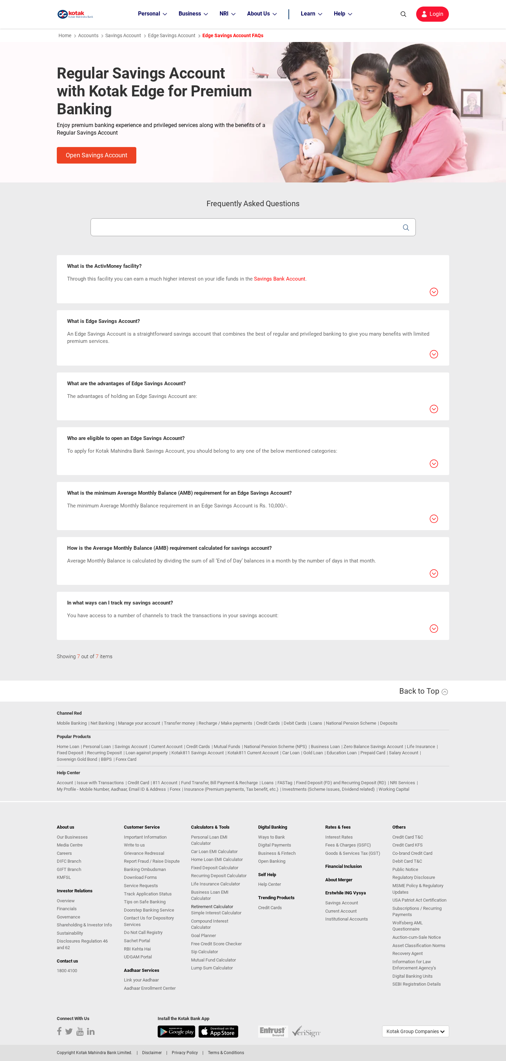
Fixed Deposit (70, 752)
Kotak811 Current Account (253, 752)
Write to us (134, 845)
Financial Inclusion (343, 866)
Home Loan (68, 746)
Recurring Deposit (104, 752)
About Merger (338, 879)
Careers (64, 853)
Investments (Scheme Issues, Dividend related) (328, 789)
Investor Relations (75, 890)
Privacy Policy (185, 1052)
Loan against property (147, 752)
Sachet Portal (137, 940)
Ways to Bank (271, 837)
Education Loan (342, 752)
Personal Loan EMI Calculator (209, 840)
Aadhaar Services (141, 970)
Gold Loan (313, 752)
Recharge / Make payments (225, 723)
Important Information (145, 837)
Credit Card (138, 782)
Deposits (389, 723)
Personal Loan (97, 746)
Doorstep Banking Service (149, 910)
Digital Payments (274, 845)
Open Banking (271, 861)
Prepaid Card (372, 752)
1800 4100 (67, 970)
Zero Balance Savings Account (373, 746)
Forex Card (126, 759)
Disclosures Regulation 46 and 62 (82, 944)
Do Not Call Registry (143, 932)
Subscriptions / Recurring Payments (417, 911)
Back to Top (420, 691)
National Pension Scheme (351, 723)
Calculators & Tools (210, 827)
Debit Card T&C (407, 861)
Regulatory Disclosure (413, 877)
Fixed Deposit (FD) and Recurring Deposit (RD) (341, 782)
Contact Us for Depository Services (149, 921)
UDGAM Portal (138, 956)
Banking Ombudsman (145, 869)
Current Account (166, 746)
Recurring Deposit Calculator (218, 875)
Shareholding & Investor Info (84, 924)
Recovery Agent (407, 953)
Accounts (88, 35)
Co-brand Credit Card (412, 853)
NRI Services (402, 782)
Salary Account (403, 752)
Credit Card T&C (407, 837)
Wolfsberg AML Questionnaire (407, 926)
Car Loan (290, 752)
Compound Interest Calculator (209, 924)
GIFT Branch (69, 869)
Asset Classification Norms (418, 945)
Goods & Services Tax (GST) (352, 853)
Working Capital (394, 789)
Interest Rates (339, 837)
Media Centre (70, 845)
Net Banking (102, 723)
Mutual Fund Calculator (213, 960)
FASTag (284, 782)
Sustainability (70, 933)
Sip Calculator (204, 951)
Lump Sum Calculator (212, 967)
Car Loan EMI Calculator (214, 851)
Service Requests (141, 885)
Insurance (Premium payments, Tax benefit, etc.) (231, 789)
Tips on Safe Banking (145, 901)
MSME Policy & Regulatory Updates (417, 889)
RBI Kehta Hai (137, 949)
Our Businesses (72, 837)
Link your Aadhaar (141, 980)
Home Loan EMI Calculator (217, 859)
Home (65, 35)
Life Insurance (421, 746)
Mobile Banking (72, 723)
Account (65, 782)
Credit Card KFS (407, 845)
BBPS (106, 759)
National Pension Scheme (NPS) (275, 746)
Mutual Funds (227, 746)
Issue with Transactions (100, 782)
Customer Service (142, 827)
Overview (66, 900)
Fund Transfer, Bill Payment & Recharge (219, 782)
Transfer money (179, 723)
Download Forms (140, 877)
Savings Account (123, 35)
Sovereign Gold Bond (77, 759)
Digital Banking (272, 827)
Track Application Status (148, 893)
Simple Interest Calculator (216, 912)
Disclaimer (152, 1052)
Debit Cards (295, 723)
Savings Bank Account (279, 279)
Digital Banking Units (412, 976)
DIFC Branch (69, 861)
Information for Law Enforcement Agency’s (414, 965)
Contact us (67, 961)
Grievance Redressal (144, 853)
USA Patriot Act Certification (419, 900)
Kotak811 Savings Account (197, 752)
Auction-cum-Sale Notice (416, 937)
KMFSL (64, 877)
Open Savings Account (96, 155)
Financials (67, 908)
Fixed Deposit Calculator (214, 867)
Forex (175, 789)
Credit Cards (268, 723)
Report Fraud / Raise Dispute (152, 861)
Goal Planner (203, 935)
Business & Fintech (277, 853)
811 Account (165, 782)
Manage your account (139, 723)
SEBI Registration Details (416, 984)
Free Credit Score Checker (216, 943)
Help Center (269, 884)
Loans (316, 723)
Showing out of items (85, 656)
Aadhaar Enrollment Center (150, 988)
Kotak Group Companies (413, 1031)
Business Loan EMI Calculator (210, 895)
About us (65, 827)
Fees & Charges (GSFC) (348, 845)
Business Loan (325, 746)
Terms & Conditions (226, 1052)
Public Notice (405, 869)
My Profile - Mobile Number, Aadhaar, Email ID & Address (111, 789)
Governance (68, 917)
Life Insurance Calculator (215, 883)
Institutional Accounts (346, 919)
